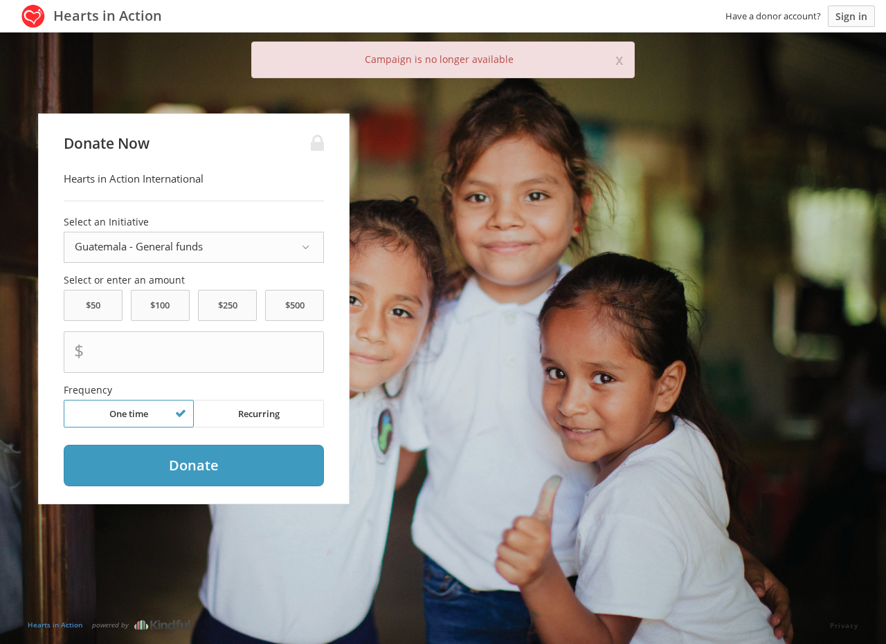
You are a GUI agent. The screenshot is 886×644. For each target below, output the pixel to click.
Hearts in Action (55, 624)
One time (128, 413)
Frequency (88, 390)
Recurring (259, 413)
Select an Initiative (106, 222)
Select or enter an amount (124, 280)
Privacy (844, 625)
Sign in (851, 16)
